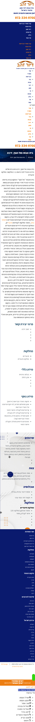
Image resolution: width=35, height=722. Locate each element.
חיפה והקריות (30, 577)
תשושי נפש (31, 564)
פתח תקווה (31, 640)
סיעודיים (32, 554)
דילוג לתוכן (30, 687)
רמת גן (32, 643)
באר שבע (31, 646)
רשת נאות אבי (30, 617)
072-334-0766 (25, 17)
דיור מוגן (28, 29)
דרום (33, 593)
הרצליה (32, 654)
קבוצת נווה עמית (29, 614)
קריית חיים (31, 630)
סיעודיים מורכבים (29, 567)
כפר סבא (31, 648)
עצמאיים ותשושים (29, 562)
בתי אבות (28, 26)
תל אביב (32, 627)
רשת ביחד (31, 609)
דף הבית (30, 157)
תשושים (32, 559)
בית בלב (32, 601)
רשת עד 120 (31, 611)
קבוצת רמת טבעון (29, 606)
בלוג (29, 35)
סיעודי (10, 222)
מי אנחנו (28, 32)
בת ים (32, 656)
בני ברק (32, 651)
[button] (17, 40)
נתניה (32, 638)
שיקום (32, 570)
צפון (33, 585)
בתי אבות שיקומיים (29, 544)
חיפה (32, 635)
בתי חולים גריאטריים (29, 541)
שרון (33, 583)
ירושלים (32, 624)
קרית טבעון (31, 659)
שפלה (32, 591)
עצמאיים (32, 556)
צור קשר (28, 38)
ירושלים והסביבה (30, 588)
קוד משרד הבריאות (25, 24)
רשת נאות (31, 603)
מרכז (32, 580)
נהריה (32, 632)
